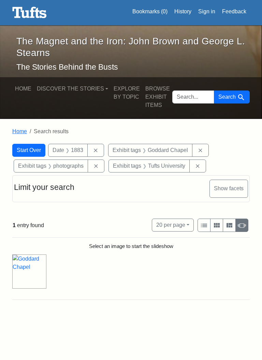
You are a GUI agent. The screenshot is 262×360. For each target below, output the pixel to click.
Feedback (234, 11)
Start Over (29, 150)
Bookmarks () (150, 11)
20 (170, 225)
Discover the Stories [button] (70, 89)
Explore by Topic (127, 93)
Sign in (206, 11)
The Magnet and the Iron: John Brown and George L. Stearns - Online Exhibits (29, 12)
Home (23, 89)
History (182, 11)
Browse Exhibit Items (157, 97)
